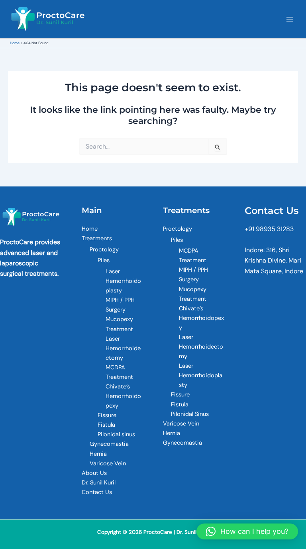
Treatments (97, 238)
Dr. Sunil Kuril (99, 482)
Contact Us (97, 492)
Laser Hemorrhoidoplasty (123, 281)
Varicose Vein (108, 463)
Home (90, 229)
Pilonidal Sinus (190, 414)
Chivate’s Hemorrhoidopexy (123, 396)
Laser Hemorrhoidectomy (123, 348)
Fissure (107, 415)
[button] (247, 531)
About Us (94, 473)
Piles (104, 260)
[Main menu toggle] (289, 19)
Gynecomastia (109, 444)
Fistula (106, 425)
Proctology (104, 249)
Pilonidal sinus (116, 434)
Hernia (98, 454)
